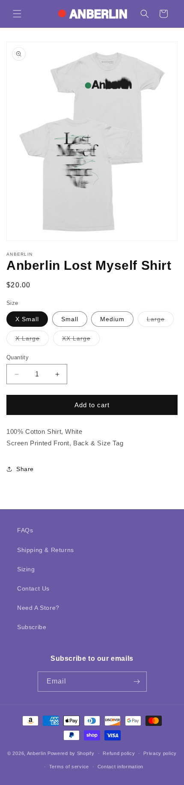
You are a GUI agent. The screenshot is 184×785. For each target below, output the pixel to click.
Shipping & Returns (45, 549)
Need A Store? (38, 607)
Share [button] (25, 469)
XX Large (81, 340)
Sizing (26, 569)
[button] (17, 13)
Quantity (17, 357)
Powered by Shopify (71, 753)
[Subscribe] (137, 682)
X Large (32, 340)
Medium (112, 319)
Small (69, 319)
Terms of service (69, 766)
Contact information (120, 766)
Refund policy (119, 753)
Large (160, 321)
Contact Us (33, 588)
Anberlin (36, 753)
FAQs (25, 530)
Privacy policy (160, 753)
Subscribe (31, 627)
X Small (27, 319)
